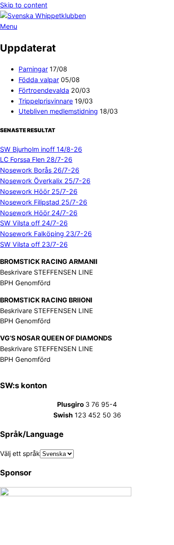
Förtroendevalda (44, 90)
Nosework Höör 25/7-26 (38, 191)
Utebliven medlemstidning (58, 111)
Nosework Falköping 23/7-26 (46, 233)
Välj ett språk (20, 453)
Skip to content (23, 5)
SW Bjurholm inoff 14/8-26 (41, 149)
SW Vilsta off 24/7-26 (34, 223)
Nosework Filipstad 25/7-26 (43, 202)
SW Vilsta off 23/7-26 (34, 244)
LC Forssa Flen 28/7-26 (36, 159)
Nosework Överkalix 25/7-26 (45, 181)
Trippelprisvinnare (46, 101)
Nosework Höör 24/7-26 (38, 213)
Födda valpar (39, 79)
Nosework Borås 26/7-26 (39, 170)
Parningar (33, 69)
